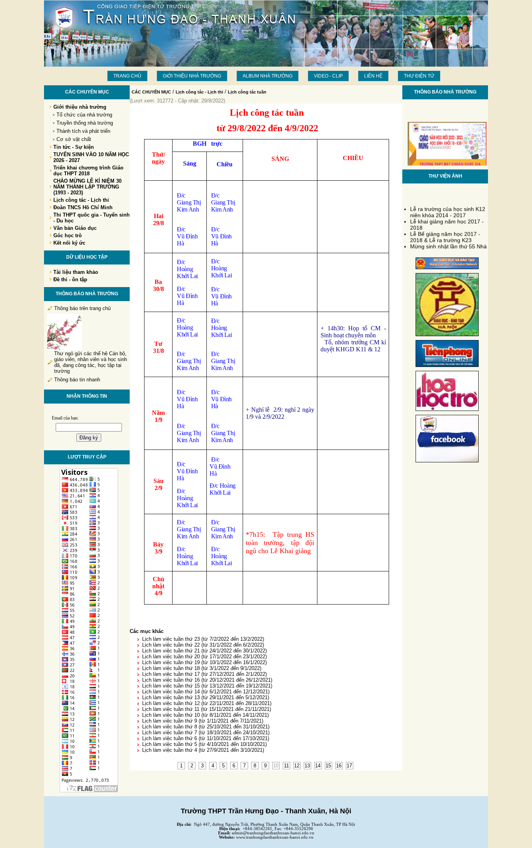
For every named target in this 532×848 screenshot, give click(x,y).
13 (307, 766)
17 (349, 766)
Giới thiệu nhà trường (192, 76)
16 (339, 766)
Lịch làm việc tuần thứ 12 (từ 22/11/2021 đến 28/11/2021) (206, 703)
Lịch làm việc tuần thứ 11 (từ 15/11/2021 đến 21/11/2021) (206, 709)
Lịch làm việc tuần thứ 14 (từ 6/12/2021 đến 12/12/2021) (206, 692)
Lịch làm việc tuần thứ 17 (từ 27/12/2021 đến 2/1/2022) (204, 674)
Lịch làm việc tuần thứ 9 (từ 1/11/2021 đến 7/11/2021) (202, 721)
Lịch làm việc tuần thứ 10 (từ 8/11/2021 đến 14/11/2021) (205, 715)
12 (296, 766)
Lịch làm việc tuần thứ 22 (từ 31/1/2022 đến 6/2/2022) (203, 645)
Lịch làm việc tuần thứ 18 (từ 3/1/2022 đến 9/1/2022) (201, 668)
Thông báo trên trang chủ (82, 308)
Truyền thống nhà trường (84, 123)
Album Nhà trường (267, 76)
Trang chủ (127, 76)
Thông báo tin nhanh (77, 380)
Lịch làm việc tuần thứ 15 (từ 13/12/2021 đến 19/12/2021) (207, 686)
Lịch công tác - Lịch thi (199, 92)
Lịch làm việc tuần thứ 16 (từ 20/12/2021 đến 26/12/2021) (207, 680)
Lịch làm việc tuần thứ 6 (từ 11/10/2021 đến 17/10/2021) (205, 738)
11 (286, 766)
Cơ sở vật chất (73, 139)
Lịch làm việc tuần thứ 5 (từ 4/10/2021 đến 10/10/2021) (204, 744)
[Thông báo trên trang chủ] (64, 349)
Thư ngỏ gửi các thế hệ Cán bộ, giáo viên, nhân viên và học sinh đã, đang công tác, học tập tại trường (90, 362)
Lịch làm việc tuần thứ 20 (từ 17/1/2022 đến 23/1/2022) (204, 656)
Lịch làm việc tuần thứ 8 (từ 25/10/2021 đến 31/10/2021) (206, 727)
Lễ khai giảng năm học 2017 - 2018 (447, 221)
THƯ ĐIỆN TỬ (419, 76)
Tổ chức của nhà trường (84, 115)
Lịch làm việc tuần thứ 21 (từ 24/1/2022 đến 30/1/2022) (204, 651)
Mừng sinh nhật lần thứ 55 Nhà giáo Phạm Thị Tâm (448, 246)
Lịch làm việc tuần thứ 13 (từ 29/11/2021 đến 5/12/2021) (205, 697)
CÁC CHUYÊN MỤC (151, 92)
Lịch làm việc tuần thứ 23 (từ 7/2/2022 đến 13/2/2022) (203, 639)
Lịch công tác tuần (247, 92)
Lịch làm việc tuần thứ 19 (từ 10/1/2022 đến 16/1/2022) (204, 662)
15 (328, 766)
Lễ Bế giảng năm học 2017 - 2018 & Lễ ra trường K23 (445, 234)
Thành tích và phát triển (83, 131)
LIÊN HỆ (373, 76)
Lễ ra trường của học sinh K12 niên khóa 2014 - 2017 (447, 209)
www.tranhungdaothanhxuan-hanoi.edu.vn (275, 837)
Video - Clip (328, 76)
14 (318, 766)
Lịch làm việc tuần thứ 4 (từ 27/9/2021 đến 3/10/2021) (203, 750)
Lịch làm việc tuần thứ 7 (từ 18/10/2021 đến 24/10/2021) (206, 732)
